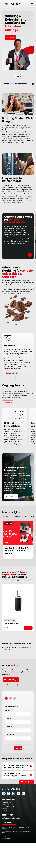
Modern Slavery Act (7, 838)
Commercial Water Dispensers (14, 581)
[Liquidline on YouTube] (23, 793)
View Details (7, 628)
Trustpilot (18, 76)
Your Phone (9, 726)
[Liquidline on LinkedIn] (13, 793)
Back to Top (25, 782)
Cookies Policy (19, 836)
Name (7, 710)
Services (7, 402)
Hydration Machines (20, 84)
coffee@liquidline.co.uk (11, 818)
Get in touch (8, 823)
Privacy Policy (5, 836)
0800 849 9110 (9, 679)
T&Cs (12, 836)
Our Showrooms (9, 685)
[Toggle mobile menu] (32, 4)
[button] (33, 84)
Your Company (10, 734)
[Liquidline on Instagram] (8, 793)
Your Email (8, 718)
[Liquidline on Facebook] (4, 793)
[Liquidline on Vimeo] (18, 793)
